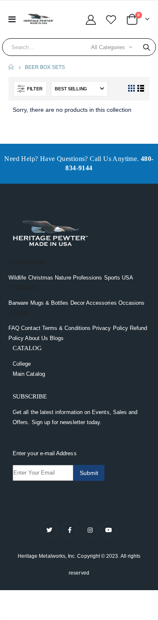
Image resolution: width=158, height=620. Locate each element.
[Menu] (12, 19)
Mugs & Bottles (49, 303)
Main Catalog (29, 374)
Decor (77, 303)
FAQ (13, 328)
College (22, 364)
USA (127, 277)
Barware (18, 303)
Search (146, 47)
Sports (112, 277)
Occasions (131, 303)
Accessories (101, 303)
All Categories (108, 47)
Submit (89, 473)
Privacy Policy (110, 328)
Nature (63, 277)
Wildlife (17, 277)
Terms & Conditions (66, 328)
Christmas (41, 277)
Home (11, 67)
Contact (30, 328)
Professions (87, 277)
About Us (36, 338)
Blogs (57, 338)
